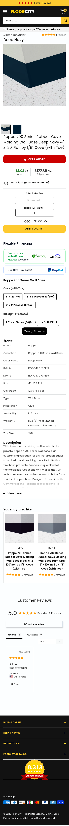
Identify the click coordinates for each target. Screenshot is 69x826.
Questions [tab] (32, 634)
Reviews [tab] (12, 634)
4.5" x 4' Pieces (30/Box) (21, 322)
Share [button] (16, 684)
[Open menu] (5, 11)
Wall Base (8, 29)
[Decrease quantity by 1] (21, 212)
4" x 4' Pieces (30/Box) (40, 296)
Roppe (21, 29)
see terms (23, 259)
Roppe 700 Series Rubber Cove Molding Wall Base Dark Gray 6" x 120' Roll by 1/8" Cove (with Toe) (52, 560)
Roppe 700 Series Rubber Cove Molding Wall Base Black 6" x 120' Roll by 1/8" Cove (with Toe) (19, 560)
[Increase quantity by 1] (48, 212)
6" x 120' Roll (13, 296)
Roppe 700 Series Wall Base (44, 29)
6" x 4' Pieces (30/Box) (19, 305)
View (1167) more (34, 331)
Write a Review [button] (36, 624)
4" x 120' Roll (49, 322)
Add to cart (34, 229)
